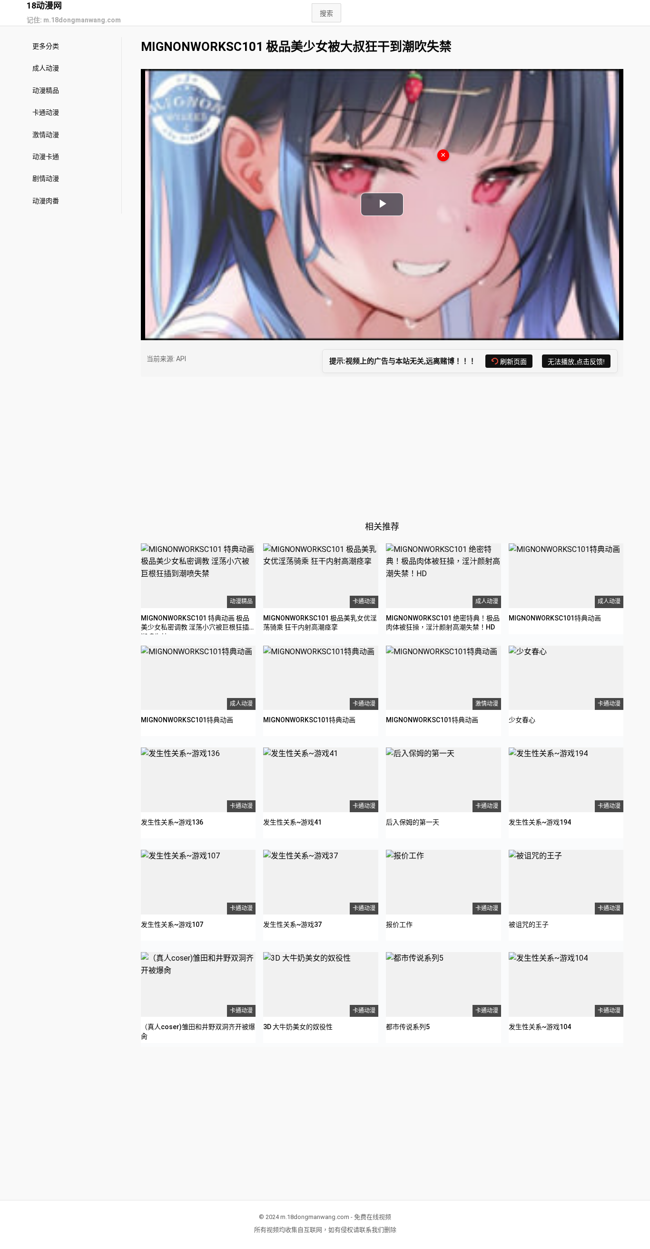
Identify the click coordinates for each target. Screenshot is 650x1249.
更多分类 (45, 46)
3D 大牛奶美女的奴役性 (298, 1027)
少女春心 (522, 720)
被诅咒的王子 (529, 924)
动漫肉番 (45, 201)
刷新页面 (513, 361)
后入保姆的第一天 (412, 822)
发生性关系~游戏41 (292, 822)
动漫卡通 (45, 156)
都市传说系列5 (408, 1027)
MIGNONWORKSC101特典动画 (555, 618)
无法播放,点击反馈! (576, 361)
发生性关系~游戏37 (292, 924)
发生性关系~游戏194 (540, 822)
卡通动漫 (45, 112)
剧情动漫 (45, 178)
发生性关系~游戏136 (172, 822)
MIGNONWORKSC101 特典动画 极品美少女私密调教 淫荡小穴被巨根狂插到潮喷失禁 (198, 627)
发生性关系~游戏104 (540, 1027)
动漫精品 (45, 90)
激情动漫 (45, 134)
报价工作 (399, 924)
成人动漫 (45, 68)
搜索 (326, 13)
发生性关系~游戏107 (172, 924)
